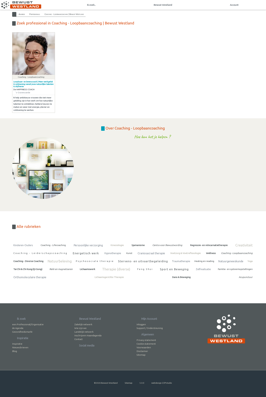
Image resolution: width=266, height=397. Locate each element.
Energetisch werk (86, 253)
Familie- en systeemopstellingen (235, 269)
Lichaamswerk (87, 269)
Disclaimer (142, 351)
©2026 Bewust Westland (106, 383)
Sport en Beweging (174, 269)
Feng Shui (145, 269)
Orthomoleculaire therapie (29, 277)
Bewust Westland (163, 5)
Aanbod (22, 14)
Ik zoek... (91, 5)
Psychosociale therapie (95, 261)
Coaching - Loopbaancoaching (237, 253)
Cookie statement (146, 343)
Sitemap (141, 355)
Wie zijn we (80, 328)
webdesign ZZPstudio (161, 383)
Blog (14, 351)
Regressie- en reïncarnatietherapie (209, 245)
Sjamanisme (138, 245)
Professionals (34, 14)
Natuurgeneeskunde (230, 261)
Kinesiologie (117, 245)
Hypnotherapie (112, 253)
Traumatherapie (181, 261)
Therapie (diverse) (116, 269)
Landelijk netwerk (83, 331)
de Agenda (17, 328)
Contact (78, 339)
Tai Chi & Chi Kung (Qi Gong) (27, 269)
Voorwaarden (144, 347)
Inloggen (141, 324)
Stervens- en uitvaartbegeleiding (143, 261)
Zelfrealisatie (203, 269)
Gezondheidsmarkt (22, 331)
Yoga (250, 261)
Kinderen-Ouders (23, 245)
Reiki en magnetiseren (61, 269)
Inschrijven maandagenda (87, 335)
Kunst (129, 253)
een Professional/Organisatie (28, 324)
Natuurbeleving (60, 261)
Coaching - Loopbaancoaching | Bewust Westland (64, 14)
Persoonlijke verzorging (88, 245)
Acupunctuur (246, 277)
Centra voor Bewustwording (167, 245)
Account (234, 5)
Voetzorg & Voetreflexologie (185, 253)
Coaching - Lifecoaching (53, 245)
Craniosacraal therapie (151, 253)
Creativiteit (244, 245)
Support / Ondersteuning (150, 328)
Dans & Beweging (181, 277)
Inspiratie (17, 343)
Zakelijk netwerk (83, 324)
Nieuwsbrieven (20, 347)
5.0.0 (142, 383)
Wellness (211, 253)
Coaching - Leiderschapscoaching (40, 253)
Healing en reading (204, 261)
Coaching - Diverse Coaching (28, 261)
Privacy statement (146, 340)
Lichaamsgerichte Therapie (109, 277)
